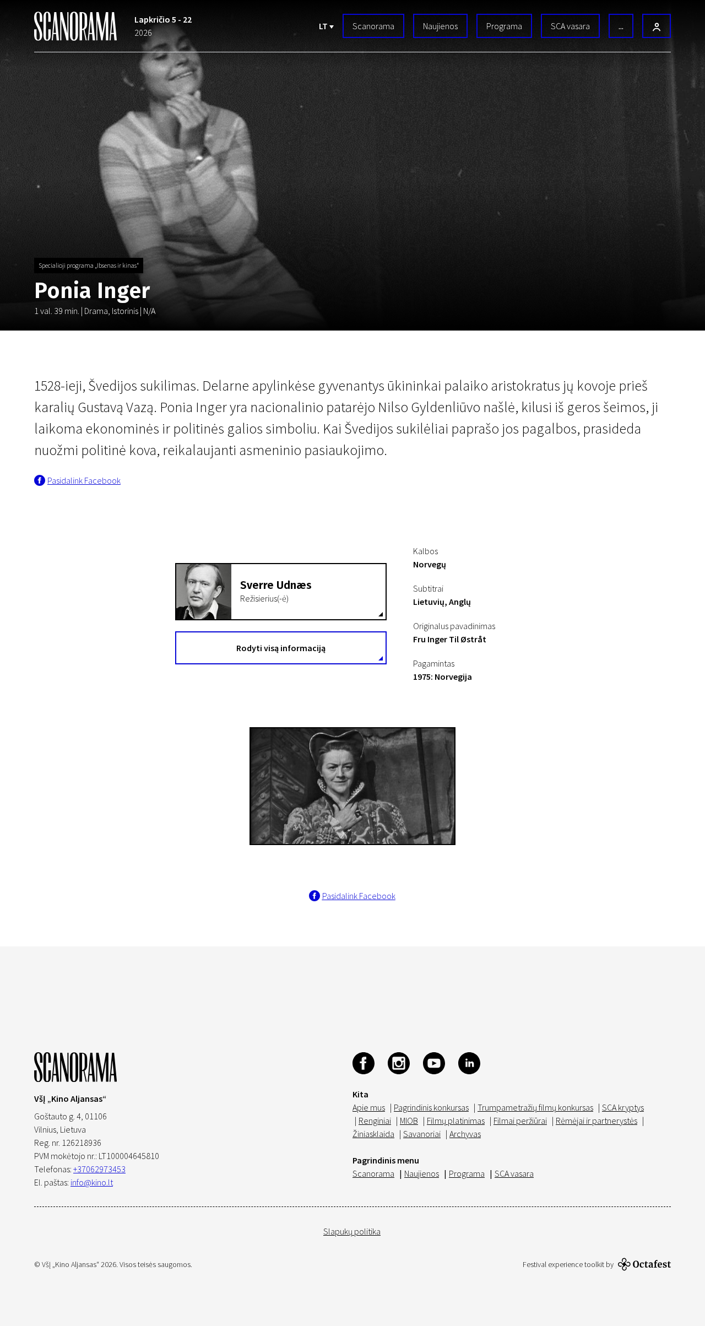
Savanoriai (422, 1133)
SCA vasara (570, 25)
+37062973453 (99, 1169)
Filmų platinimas (456, 1120)
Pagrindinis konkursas (431, 1107)
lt (324, 25)
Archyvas (465, 1133)
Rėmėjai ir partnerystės (596, 1120)
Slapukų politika (352, 1231)
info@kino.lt (91, 1182)
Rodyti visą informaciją (281, 647)
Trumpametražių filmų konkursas (535, 1107)
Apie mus (368, 1107)
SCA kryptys (623, 1107)
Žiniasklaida (373, 1133)
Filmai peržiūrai (520, 1120)
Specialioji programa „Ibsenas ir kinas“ (89, 265)
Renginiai (375, 1120)
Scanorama (373, 25)
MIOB (409, 1120)
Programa (504, 25)
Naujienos (440, 25)
